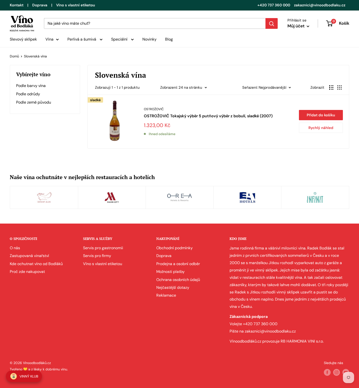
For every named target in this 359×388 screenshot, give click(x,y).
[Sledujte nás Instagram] (336, 372)
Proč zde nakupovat (27, 271)
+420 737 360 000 (273, 5)
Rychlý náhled (320, 127)
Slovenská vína (35, 56)
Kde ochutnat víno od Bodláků (36, 263)
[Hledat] (271, 23)
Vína (49, 39)
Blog (169, 39)
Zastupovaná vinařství (29, 255)
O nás (15, 247)
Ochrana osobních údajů (178, 279)
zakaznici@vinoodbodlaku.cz (319, 5)
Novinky (149, 39)
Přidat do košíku (321, 115)
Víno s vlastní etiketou (75, 5)
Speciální (119, 39)
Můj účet (296, 26)
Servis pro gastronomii (103, 247)
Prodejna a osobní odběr (178, 263)
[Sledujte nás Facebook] (327, 372)
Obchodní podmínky (174, 247)
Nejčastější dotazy (172, 287)
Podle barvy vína (31, 85)
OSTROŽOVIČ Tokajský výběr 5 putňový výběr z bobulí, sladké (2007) (208, 116)
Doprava (39, 5)
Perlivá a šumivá (82, 39)
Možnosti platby (170, 271)
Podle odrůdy (28, 94)
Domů (14, 56)
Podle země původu (33, 102)
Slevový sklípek (23, 39)
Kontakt (16, 5)
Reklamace (166, 295)
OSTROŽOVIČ (154, 109)
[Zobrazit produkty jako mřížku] (339, 87)
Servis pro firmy (97, 255)
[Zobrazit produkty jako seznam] (331, 87)
